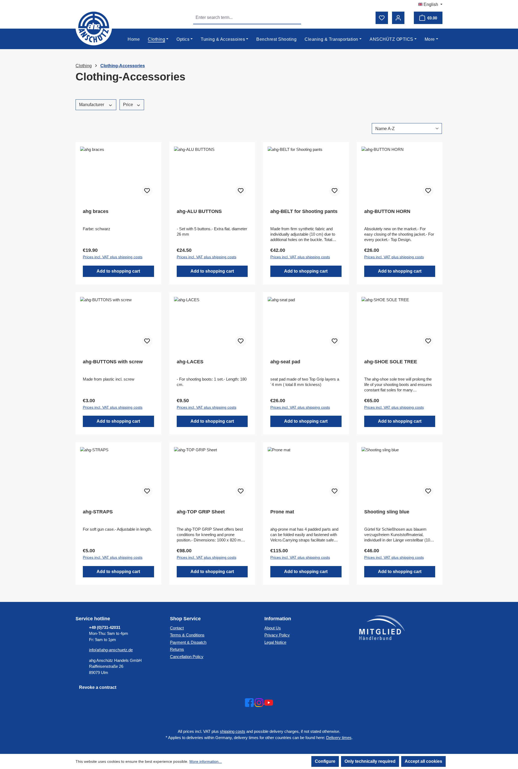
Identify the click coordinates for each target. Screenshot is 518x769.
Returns (177, 649)
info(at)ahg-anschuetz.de (111, 650)
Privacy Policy (277, 635)
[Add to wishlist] (147, 190)
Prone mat (282, 511)
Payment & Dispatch (188, 642)
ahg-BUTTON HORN (387, 211)
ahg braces (95, 211)
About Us (272, 628)
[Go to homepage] (94, 27)
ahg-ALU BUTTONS (199, 211)
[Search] (295, 17)
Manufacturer (92, 104)
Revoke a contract (97, 687)
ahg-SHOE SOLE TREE (390, 361)
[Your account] (398, 18)
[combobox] (241, 17)
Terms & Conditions (187, 635)
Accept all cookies (423, 761)
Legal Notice (275, 642)
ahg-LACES (190, 361)
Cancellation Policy (186, 656)
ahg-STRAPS (98, 511)
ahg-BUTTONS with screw (113, 361)
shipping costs (232, 731)
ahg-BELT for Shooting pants (304, 211)
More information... (205, 761)
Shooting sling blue (386, 511)
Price (128, 104)
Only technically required (370, 761)
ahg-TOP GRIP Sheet (201, 511)
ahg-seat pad (285, 361)
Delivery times (339, 737)
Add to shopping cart (118, 271)
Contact (177, 628)
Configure (325, 761)
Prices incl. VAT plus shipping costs (112, 257)
